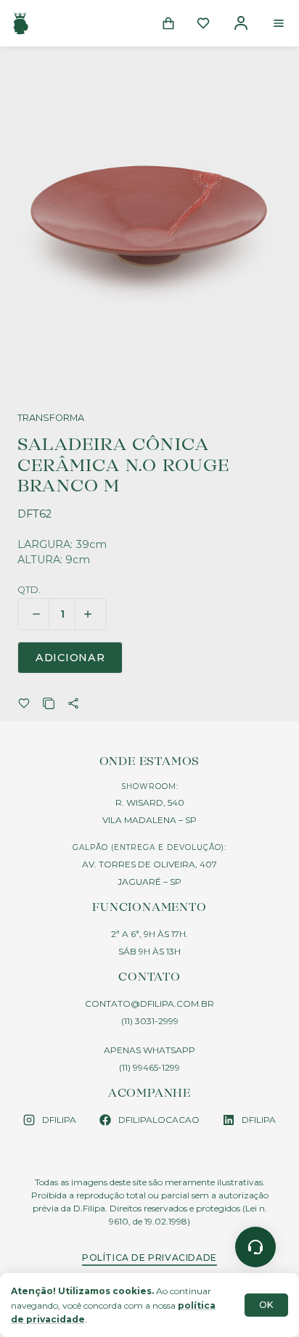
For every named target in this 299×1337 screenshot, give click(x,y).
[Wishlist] (203, 23)
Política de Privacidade (149, 1257)
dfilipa (59, 1119)
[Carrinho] (168, 23)
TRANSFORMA (50, 418)
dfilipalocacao (159, 1119)
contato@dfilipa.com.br (149, 1003)
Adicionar (70, 657)
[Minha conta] (241, 23)
